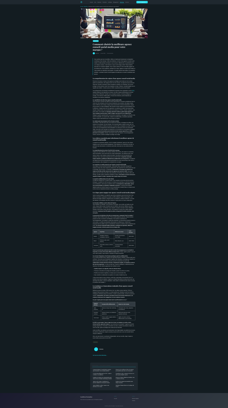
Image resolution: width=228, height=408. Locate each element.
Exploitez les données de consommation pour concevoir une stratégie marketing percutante (102, 378)
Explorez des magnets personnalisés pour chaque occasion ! (124, 382)
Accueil (91, 2)
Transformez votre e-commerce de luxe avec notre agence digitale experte (125, 374)
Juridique (110, 2)
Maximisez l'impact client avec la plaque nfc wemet (125, 386)
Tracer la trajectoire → (142, 2)
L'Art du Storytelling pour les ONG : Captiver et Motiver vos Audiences (102, 374)
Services (127, 2)
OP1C (133, 90)
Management (115, 2)
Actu (95, 2)
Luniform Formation (86, 397)
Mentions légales (135, 398)
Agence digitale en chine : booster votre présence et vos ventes (101, 386)
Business (99, 2)
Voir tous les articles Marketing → (100, 355)
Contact (133, 400)
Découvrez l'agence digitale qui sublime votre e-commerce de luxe (125, 378)
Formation (105, 2)
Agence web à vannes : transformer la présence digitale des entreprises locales (101, 382)
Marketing (122, 2)
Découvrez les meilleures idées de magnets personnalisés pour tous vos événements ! (125, 370)
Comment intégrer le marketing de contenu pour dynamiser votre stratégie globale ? (102, 370)
